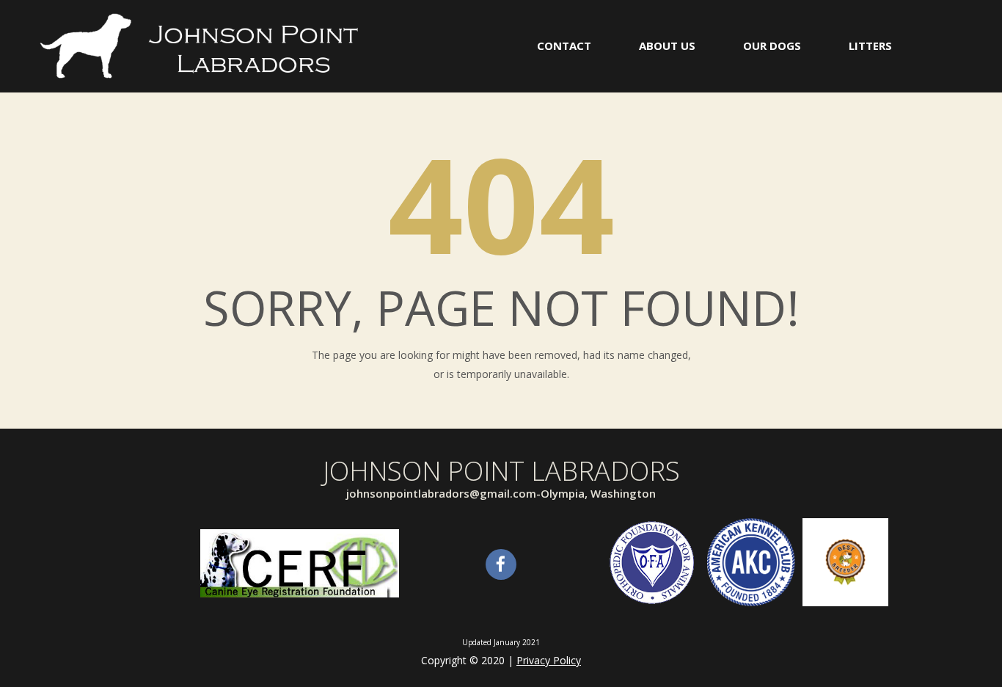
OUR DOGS (772, 45)
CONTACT (564, 45)
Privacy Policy (548, 660)
